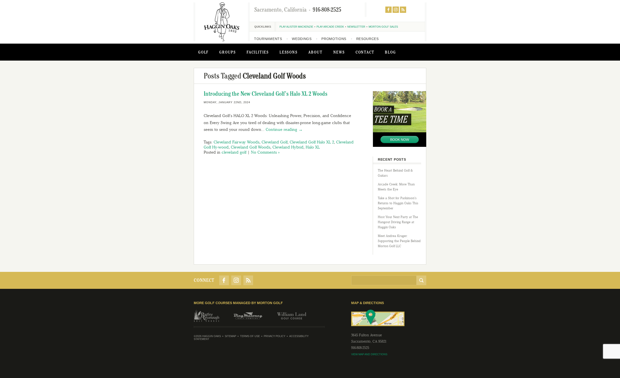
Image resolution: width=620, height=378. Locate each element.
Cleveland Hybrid (287, 147)
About (315, 52)
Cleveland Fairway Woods (236, 142)
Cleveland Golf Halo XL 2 (312, 142)
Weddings (302, 39)
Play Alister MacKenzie (296, 26)
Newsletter (356, 26)
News (339, 52)
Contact (365, 52)
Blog (390, 52)
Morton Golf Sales (383, 26)
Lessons (288, 52)
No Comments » (265, 152)
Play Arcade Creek (330, 26)
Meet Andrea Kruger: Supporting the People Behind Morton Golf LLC (399, 241)
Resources (367, 39)
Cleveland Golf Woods (250, 147)
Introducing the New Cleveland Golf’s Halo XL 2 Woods (265, 93)
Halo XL (313, 147)
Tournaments (268, 39)
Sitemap (230, 336)
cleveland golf (234, 152)
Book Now (399, 140)
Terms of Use (250, 336)
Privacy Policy (274, 336)
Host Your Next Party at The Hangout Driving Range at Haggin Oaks (398, 222)
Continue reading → (284, 129)
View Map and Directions (369, 354)
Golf (203, 52)
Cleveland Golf (274, 142)
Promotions (333, 39)
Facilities (258, 52)
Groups (227, 52)
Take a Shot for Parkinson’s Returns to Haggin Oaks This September (398, 203)
